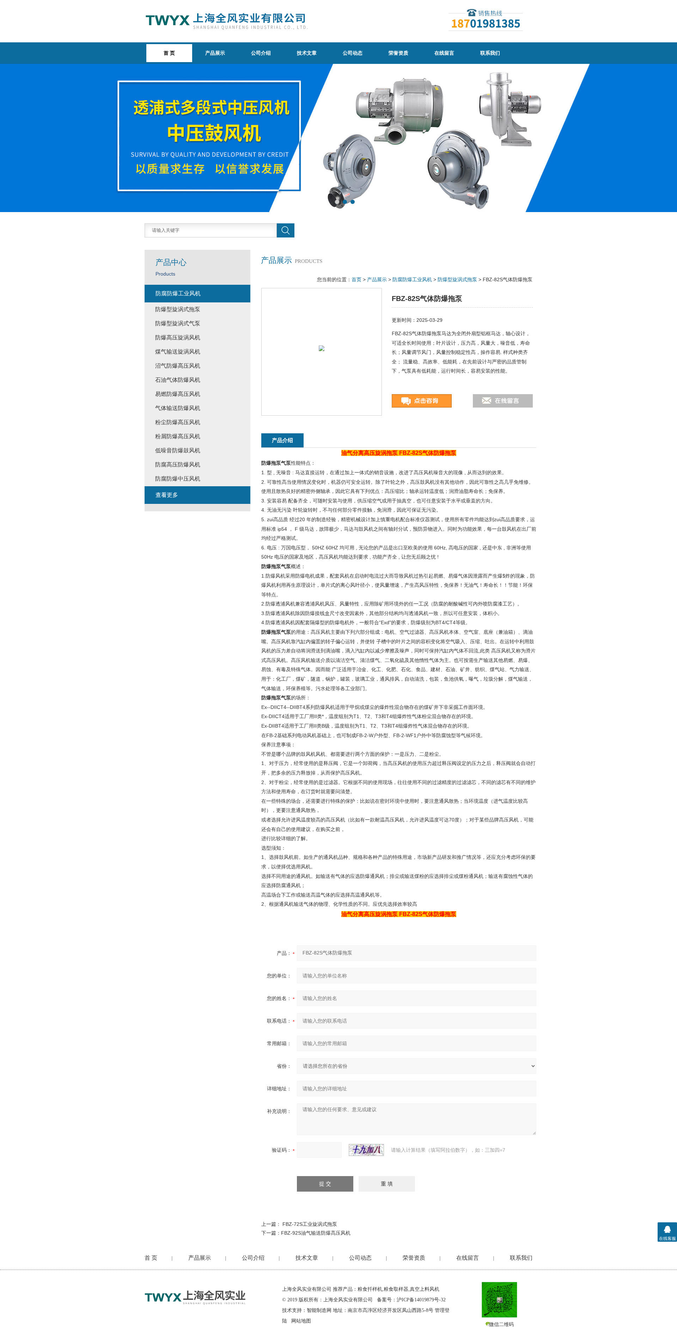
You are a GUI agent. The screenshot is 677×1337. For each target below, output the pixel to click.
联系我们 (490, 53)
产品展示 (215, 53)
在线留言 (444, 53)
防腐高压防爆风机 (177, 465)
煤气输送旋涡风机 (177, 352)
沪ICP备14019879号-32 (421, 1299)
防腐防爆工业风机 (412, 279)
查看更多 (166, 495)
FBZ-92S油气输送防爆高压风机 (315, 1233)
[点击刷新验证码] (366, 1150)
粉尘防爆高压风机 (177, 422)
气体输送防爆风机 (177, 408)
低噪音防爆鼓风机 (177, 450)
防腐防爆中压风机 (177, 479)
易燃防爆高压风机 (177, 394)
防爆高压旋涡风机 (177, 338)
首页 (356, 279)
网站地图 (301, 1321)
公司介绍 (261, 53)
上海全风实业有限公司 (306, 1289)
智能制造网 (319, 1310)
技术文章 (307, 53)
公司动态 (352, 53)
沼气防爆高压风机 (177, 366)
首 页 (151, 1258)
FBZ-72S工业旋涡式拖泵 (309, 1224)
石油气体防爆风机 (177, 380)
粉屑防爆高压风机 (177, 436)
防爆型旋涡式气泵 (177, 323)
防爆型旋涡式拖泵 (457, 279)
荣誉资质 (398, 53)
